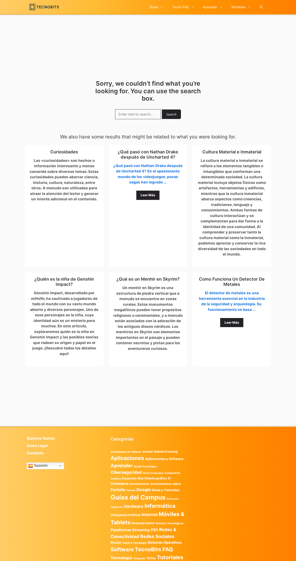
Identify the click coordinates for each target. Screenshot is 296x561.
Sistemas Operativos (165, 542)
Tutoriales (170, 557)
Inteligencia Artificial (126, 515)
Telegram (139, 558)
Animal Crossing (166, 451)
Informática (160, 506)
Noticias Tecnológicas (170, 523)
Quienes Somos (41, 438)
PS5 (154, 529)
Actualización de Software (126, 451)
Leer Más (148, 195)
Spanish (40, 465)
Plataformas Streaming (130, 530)
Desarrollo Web (132, 478)
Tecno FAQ (180, 7)
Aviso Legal (37, 446)
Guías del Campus (138, 497)
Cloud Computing (153, 473)
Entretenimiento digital (166, 483)
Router (116, 542)
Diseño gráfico (156, 478)
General (131, 490)
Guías (154, 7)
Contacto (35, 453)
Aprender (210, 7)
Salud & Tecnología (134, 542)
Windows (238, 7)
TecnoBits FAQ (154, 549)
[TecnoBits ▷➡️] (44, 7)
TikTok (151, 558)
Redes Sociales (157, 536)
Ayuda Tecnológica (145, 466)
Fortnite (118, 489)
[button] (261, 7)
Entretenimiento (140, 483)
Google (143, 489)
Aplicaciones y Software (164, 459)
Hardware (133, 506)
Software (122, 549)
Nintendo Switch (143, 523)
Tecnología (121, 557)
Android (148, 451)
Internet (150, 514)
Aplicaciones (127, 458)
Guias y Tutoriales (165, 490)
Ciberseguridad (126, 472)
